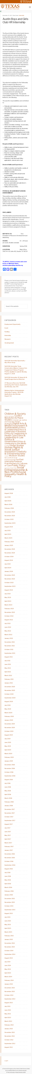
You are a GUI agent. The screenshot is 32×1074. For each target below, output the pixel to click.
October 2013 (9, 995)
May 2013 (8, 1014)
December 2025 (10, 512)
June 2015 (8, 921)
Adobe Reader (23, 1070)
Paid (17, 460)
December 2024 (10, 549)
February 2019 (9, 757)
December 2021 (10, 642)
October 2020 (9, 694)
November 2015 (10, 902)
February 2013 (9, 1025)
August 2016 (9, 869)
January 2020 (9, 720)
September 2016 (10, 865)
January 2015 (9, 939)
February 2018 (9, 802)
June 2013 (8, 1010)
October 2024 (9, 556)
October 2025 (9, 519)
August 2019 (9, 735)
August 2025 (9, 527)
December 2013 (10, 988)
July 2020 (8, 705)
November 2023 (10, 579)
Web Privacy (15, 1070)
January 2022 (9, 638)
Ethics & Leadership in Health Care (16, 434)
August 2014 (9, 958)
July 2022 (8, 623)
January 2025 (9, 545)
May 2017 (8, 835)
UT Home (4, 1068)
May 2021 (8, 668)
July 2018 (7, 783)
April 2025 (8, 534)
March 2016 (8, 887)
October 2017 (9, 817)
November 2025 (10, 515)
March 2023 (8, 605)
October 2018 (9, 772)
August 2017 (9, 824)
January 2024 (9, 571)
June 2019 (8, 742)
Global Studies (16, 445)
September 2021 (10, 653)
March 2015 (8, 932)
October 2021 (9, 649)
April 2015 (8, 928)
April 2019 (8, 750)
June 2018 (8, 787)
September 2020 (10, 698)
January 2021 (9, 683)
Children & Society (15, 413)
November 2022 (10, 612)
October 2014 (9, 950)
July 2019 (7, 739)
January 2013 (9, 1028)
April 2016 (8, 883)
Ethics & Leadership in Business (15, 430)
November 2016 (10, 857)
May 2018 (8, 791)
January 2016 (9, 895)
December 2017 (10, 809)
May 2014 (8, 969)
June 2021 (8, 664)
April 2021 (8, 672)
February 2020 (9, 716)
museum (7, 456)
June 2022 (8, 627)
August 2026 (9, 493)
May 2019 (8, 746)
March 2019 (8, 753)
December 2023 (10, 575)
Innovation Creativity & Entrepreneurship (15, 452)
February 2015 (9, 936)
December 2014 (10, 943)
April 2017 (8, 839)
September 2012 (10, 1043)
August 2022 (9, 620)
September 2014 (10, 954)
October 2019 (9, 731)
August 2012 (9, 1047)
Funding (7, 332)
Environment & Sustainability (16, 426)
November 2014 (10, 947)
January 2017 (9, 850)
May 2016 (8, 880)
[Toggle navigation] (30, 7)
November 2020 (10, 690)
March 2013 (8, 1021)
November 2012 (10, 1036)
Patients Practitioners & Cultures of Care (16, 463)
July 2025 (8, 530)
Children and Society (9, 416)
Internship (21, 15)
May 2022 (8, 631)
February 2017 (9, 846)
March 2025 (8, 538)
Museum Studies (17, 455)
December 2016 (10, 854)
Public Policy (18, 465)
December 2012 (10, 1032)
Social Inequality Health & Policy (16, 474)
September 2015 (10, 910)
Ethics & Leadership (15, 428)
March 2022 (8, 634)
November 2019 (10, 727)
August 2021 (9, 657)
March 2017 (8, 843)
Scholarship (7, 468)
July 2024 (8, 564)
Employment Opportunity (12, 324)
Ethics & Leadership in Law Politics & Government (15, 438)
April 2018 (8, 794)
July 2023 (8, 594)
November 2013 (10, 991)
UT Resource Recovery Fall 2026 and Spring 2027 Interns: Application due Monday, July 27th (16, 385)
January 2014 (9, 984)
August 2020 (9, 701)
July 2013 (7, 1006)
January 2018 (9, 805)
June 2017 (8, 831)
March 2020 (8, 712)
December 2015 (10, 898)
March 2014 (8, 976)
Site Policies (23, 1068)
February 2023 (9, 608)
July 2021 (7, 660)
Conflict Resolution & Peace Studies (14, 418)
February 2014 (9, 980)
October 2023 (9, 582)
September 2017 (10, 820)
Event (6, 328)
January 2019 (9, 761)
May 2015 (8, 924)
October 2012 (9, 1040)
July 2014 (7, 962)
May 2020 (8, 709)
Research (7, 339)
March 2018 (8, 798)
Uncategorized (9, 343)
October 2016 (9, 861)
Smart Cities (13, 468)
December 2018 (10, 765)
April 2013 (8, 1017)
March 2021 (8, 675)
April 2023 (8, 601)
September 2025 (10, 523)
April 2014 (8, 973)
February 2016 (9, 891)
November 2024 (10, 553)
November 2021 (10, 646)
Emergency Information (14, 1068)
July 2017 (7, 828)
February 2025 (9, 541)
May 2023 (8, 597)
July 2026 (8, 497)
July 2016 (7, 872)
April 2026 (8, 501)
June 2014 (8, 965)
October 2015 (9, 906)
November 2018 (10, 768)
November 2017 (10, 813)
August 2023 (9, 590)
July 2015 (7, 917)
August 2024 (9, 560)
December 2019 (10, 724)
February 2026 (9, 508)
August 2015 (9, 913)
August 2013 (9, 1002)
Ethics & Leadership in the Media (15, 442)
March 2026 (8, 504)
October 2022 (9, 616)
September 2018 (10, 776)
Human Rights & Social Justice (14, 448)
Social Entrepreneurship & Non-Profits (16, 470)
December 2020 (10, 686)
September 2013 (10, 999)
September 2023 (10, 586)
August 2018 (9, 779)
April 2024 (8, 568)
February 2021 (9, 679)
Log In (6, 1060)
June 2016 (8, 876)
